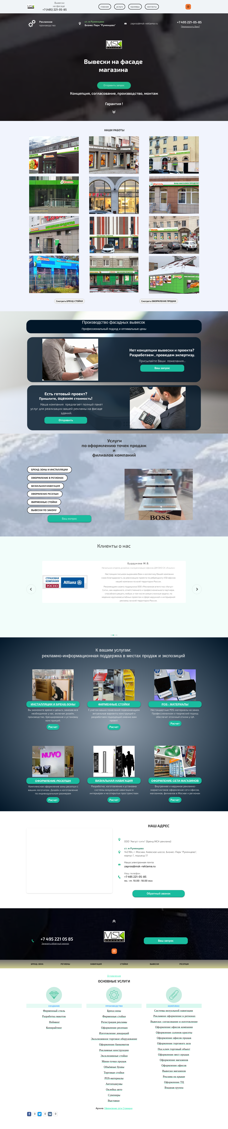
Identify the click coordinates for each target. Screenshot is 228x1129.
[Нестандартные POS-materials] (175, 684)
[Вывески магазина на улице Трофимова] (174, 235)
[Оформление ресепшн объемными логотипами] (53, 761)
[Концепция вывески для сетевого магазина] (54, 195)
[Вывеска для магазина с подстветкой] (54, 234)
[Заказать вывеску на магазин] (114, 155)
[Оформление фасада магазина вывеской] (174, 195)
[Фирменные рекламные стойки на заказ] (114, 684)
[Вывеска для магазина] (114, 195)
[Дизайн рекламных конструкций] (70, 360)
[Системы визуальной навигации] (114, 761)
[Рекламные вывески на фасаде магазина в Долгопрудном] (54, 274)
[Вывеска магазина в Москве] (114, 235)
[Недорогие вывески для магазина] (174, 155)
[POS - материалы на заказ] (159, 494)
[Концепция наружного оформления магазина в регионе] (174, 275)
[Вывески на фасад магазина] (54, 155)
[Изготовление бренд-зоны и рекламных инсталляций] (53, 684)
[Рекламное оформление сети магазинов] (175, 761)
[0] (29, 1114)
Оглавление (114, 975)
